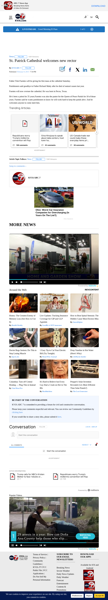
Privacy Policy (39, 557)
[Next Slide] (96, 132)
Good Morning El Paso (47, 29)
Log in (88, 427)
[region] (54, 458)
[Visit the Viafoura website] (93, 490)
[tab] (16, 445)
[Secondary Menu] (12, 17)
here (59, 417)
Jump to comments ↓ (17, 166)
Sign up (94, 427)
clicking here (17, 412)
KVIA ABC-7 (16, 68)
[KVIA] (23, 17)
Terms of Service (40, 554)
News (29, 159)
